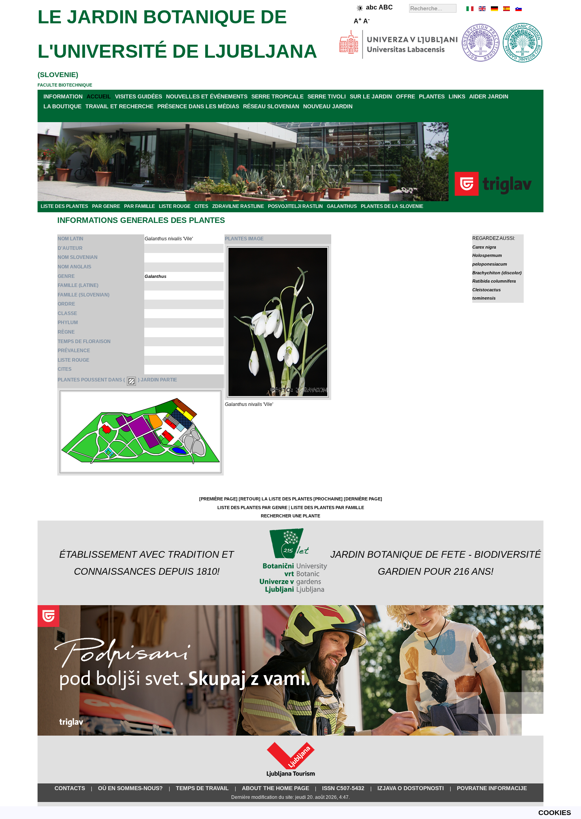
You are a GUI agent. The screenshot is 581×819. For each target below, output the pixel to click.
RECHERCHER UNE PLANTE (290, 515)
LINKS (457, 96)
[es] (506, 8)
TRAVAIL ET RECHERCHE (119, 106)
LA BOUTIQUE (62, 106)
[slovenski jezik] (518, 8)
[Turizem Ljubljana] (291, 778)
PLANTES (432, 96)
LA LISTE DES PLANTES (287, 498)
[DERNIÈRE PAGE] (363, 498)
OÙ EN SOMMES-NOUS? (130, 788)
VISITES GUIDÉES (138, 96)
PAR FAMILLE (139, 206)
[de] (494, 8)
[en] (482, 8)
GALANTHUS (342, 206)
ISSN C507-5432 (343, 788)
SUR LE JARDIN (371, 96)
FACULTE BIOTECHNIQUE (65, 85)
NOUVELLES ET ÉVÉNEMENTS (206, 96)
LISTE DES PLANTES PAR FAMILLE (327, 507)
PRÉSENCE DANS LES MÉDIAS (198, 106)
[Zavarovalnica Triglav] (290, 734)
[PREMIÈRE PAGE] (218, 498)
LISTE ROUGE (175, 206)
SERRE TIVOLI (326, 96)
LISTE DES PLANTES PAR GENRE (252, 507)
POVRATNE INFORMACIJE (492, 788)
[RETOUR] (249, 498)
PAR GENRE (106, 206)
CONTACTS (70, 788)
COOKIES (554, 813)
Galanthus (155, 276)
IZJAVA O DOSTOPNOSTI (410, 788)
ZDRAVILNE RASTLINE (238, 206)
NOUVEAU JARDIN (328, 106)
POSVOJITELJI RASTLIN (295, 206)
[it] (470, 8)
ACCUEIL (99, 96)
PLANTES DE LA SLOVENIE (392, 206)
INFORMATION (63, 96)
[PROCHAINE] (328, 498)
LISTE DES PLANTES (64, 206)
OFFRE (405, 96)
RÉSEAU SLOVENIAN (271, 106)
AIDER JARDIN (488, 96)
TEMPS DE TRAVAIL (202, 788)
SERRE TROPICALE (277, 96)
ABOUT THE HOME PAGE (275, 788)
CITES (201, 206)
